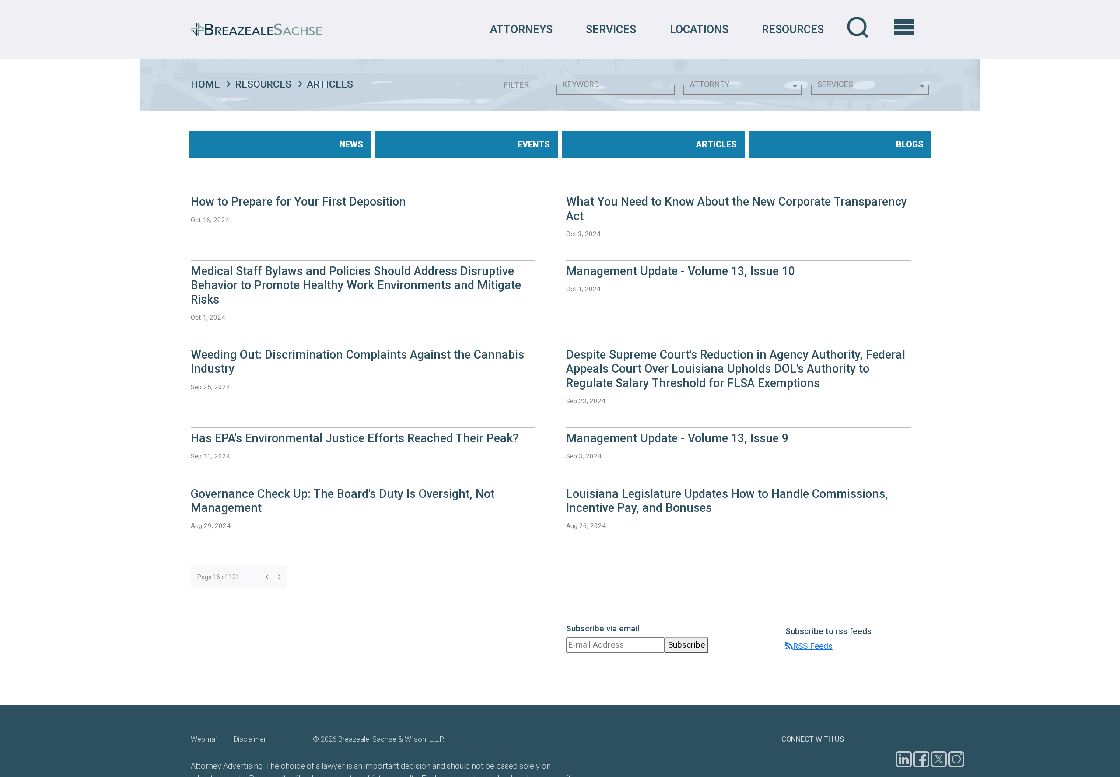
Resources (793, 29)
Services (611, 29)
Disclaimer (250, 739)
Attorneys (521, 29)
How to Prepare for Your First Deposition (298, 202)
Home (205, 84)
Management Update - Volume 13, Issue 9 (677, 438)
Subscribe (686, 645)
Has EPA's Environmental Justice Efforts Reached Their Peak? (354, 438)
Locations (699, 29)
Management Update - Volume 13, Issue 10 (680, 271)
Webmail (204, 739)
